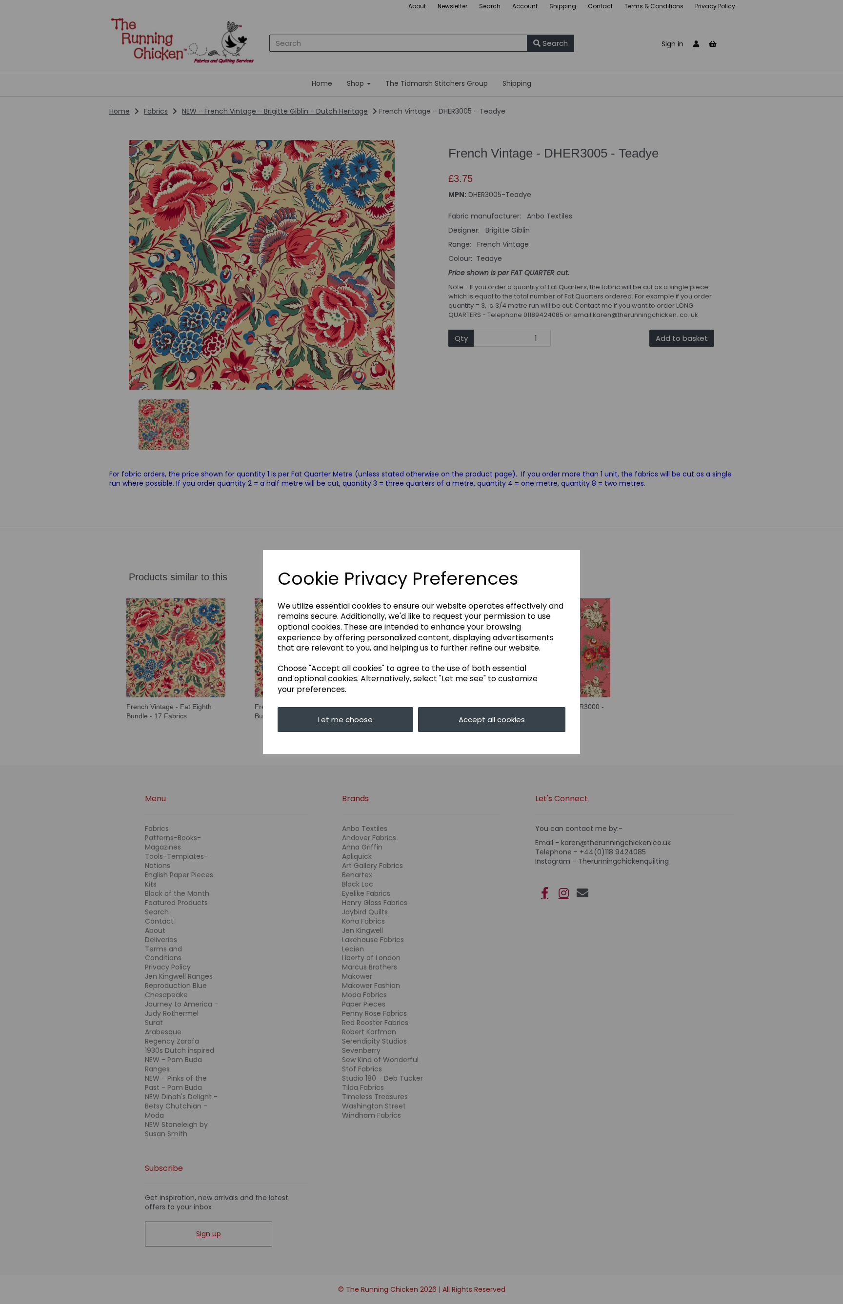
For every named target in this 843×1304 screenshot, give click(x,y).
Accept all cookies (492, 719)
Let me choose (345, 719)
